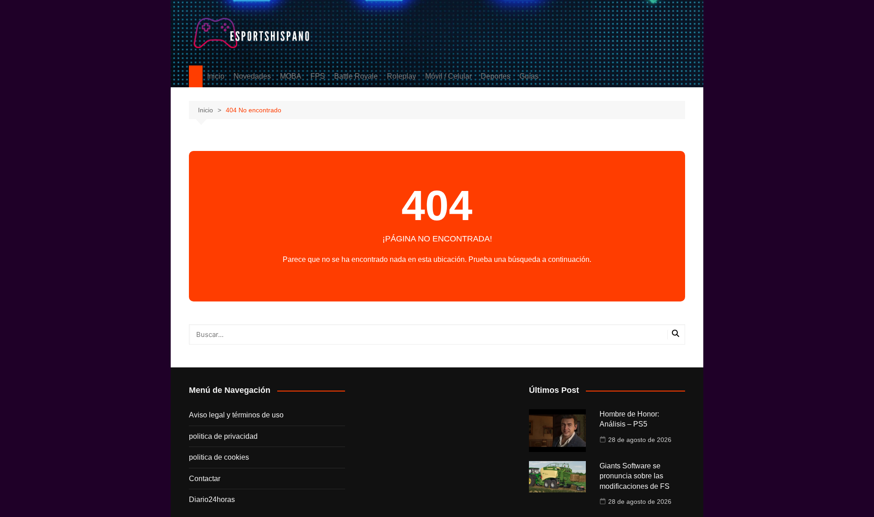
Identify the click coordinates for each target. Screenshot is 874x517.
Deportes (495, 76)
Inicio (215, 76)
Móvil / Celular (448, 76)
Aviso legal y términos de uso (236, 415)
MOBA (290, 76)
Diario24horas (212, 499)
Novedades (252, 76)
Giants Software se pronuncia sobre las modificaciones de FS (635, 476)
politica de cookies (219, 457)
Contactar (204, 478)
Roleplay (401, 76)
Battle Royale (356, 76)
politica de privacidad (223, 436)
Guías (529, 76)
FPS (317, 76)
